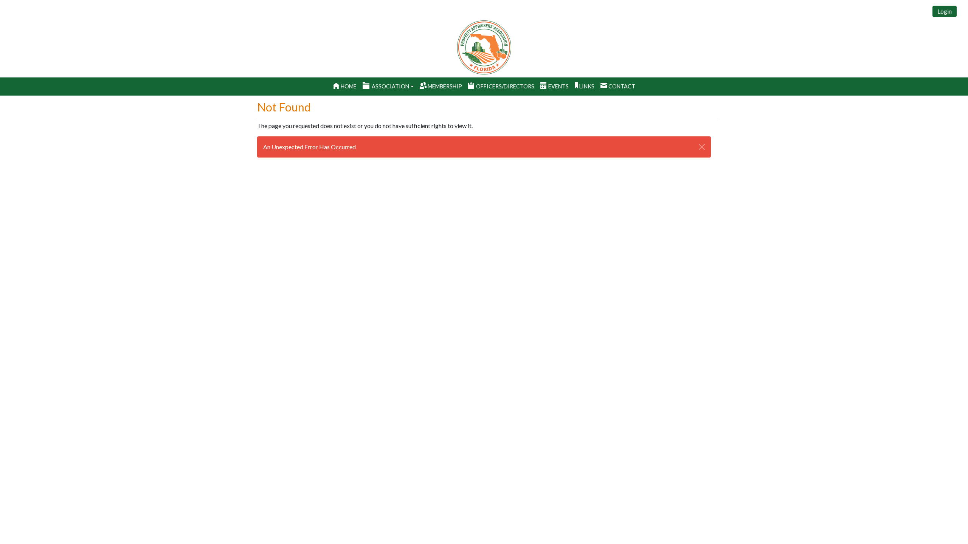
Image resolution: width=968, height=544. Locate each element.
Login (944, 11)
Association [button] (390, 86)
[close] (702, 147)
